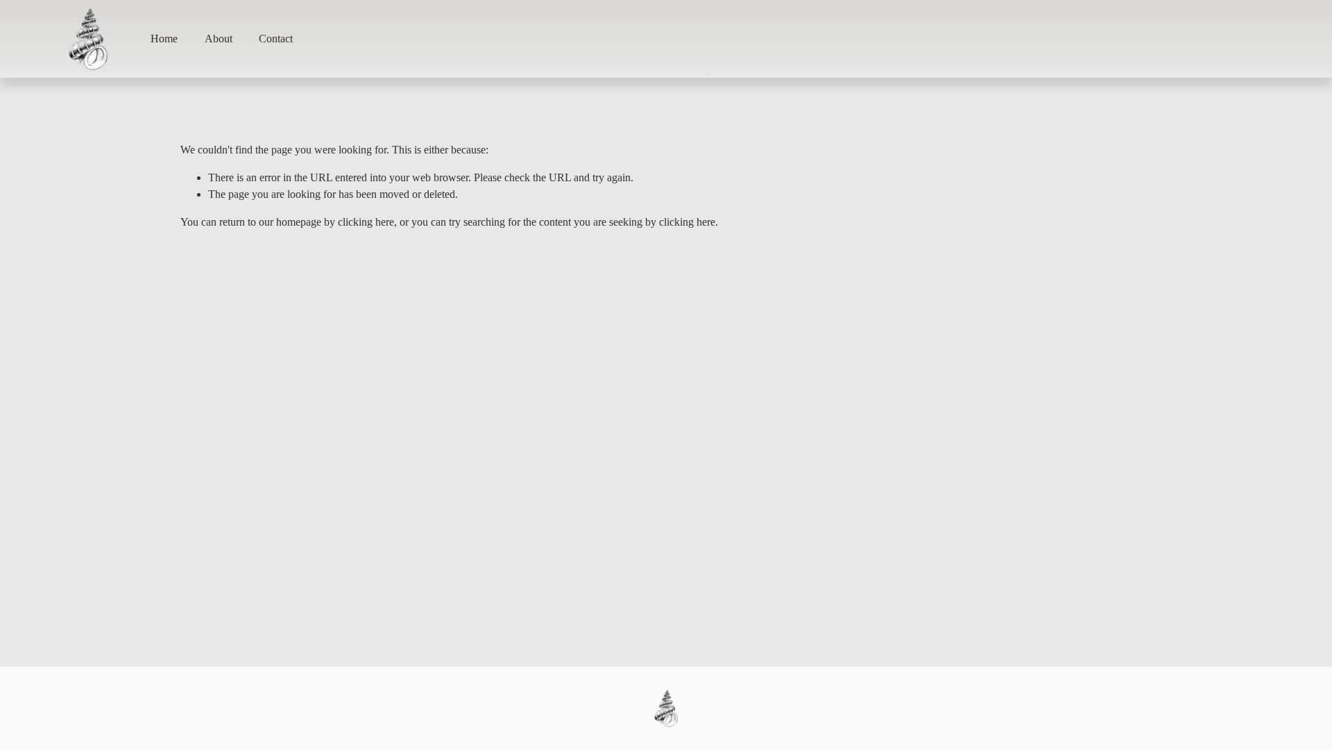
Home (164, 38)
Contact (276, 38)
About (218, 38)
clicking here (366, 222)
